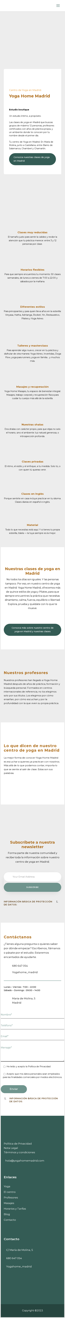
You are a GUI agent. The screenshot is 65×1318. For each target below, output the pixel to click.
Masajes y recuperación (32, 386)
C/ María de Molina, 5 (19, 1249)
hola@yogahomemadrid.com (24, 1160)
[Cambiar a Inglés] (32, 1224)
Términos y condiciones (19, 1152)
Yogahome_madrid (19, 1266)
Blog (7, 1214)
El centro (10, 1191)
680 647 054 (14, 1258)
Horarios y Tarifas (15, 1208)
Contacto (10, 1219)
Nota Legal (11, 1147)
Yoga (7, 1186)
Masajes (9, 1203)
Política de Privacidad (18, 1143)
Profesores (11, 1197)
